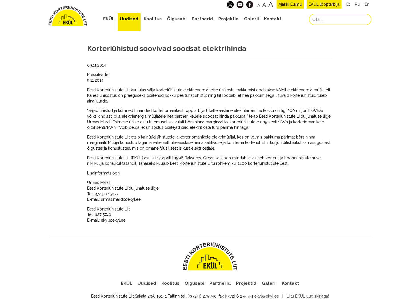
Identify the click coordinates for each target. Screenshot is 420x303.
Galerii (251, 18)
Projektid (228, 18)
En (367, 4)
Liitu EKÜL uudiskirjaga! (308, 296)
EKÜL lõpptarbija (324, 4)
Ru (357, 4)
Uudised (129, 18)
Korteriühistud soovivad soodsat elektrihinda (166, 48)
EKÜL (109, 18)
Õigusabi (177, 18)
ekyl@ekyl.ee (266, 296)
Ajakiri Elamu (290, 4)
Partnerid (202, 18)
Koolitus (153, 18)
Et (348, 4)
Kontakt (272, 18)
